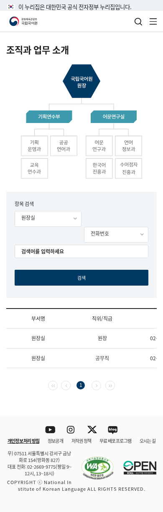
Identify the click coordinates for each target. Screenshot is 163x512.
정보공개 (55, 440)
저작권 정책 (81, 440)
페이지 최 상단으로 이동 (146, 404)
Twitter (92, 430)
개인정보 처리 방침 (23, 440)
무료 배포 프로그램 (115, 440)
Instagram (71, 430)
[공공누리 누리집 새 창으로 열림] (136, 462)
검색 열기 (138, 21)
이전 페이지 (70, 384)
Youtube (50, 430)
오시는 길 (147, 440)
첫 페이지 (57, 384)
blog (113, 430)
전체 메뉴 (153, 21)
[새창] (93, 462)
